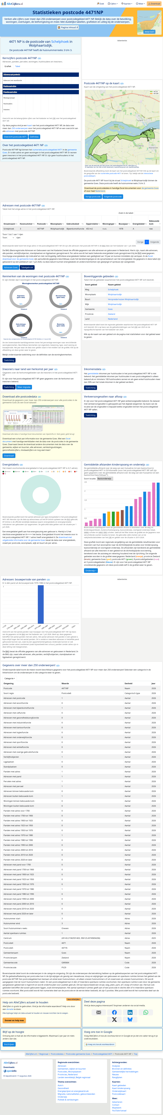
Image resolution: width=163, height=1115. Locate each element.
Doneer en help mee (14, 1020)
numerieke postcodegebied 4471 (47, 149)
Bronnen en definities (122, 1068)
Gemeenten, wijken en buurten (72, 1068)
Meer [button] (140, 3)
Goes (110, 309)
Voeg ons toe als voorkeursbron (101, 1044)
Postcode (41, 224)
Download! (9, 455)
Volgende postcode (113, 196)
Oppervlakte (92, 224)
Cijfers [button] (113, 3)
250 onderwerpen (20, 128)
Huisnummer (26, 224)
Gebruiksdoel (72, 224)
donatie (9, 1009)
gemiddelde (93, 373)
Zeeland (111, 314)
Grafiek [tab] (8, 66)
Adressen (62, 1066)
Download (155, 3)
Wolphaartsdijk (115, 294)
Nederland (100, 191)
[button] (39, 58)
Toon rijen (11, 237)
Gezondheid (63, 1088)
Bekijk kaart (149, 32)
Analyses (116, 1066)
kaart (29, 125)
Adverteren (117, 1102)
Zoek (101, 3)
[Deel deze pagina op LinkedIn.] (130, 1012)
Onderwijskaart (119, 1091)
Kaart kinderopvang (121, 1088)
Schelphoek (60, 41)
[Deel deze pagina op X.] (114, 1020)
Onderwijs (90, 570)
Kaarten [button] (127, 3)
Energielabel (139, 224)
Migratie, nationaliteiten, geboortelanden (76, 1094)
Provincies (62, 1074)
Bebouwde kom (154, 222)
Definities (34, 136)
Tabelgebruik (27, 267)
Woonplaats (56, 224)
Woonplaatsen (74, 1071)
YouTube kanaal (119, 1110)
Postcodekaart (118, 1094)
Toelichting (9, 360)
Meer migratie (24, 387)
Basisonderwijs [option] (104, 478)
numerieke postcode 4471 (110, 173)
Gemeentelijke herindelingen (125, 1071)
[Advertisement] (122, 60)
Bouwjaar (123, 224)
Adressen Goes (11, 267)
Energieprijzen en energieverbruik (73, 1091)
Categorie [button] (9, 678)
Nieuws (115, 1074)
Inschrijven (9, 1044)
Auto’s (60, 1085)
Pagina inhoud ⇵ (69, 27)
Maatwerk (116, 1107)
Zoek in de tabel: (126, 213)
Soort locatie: (90, 478)
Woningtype (108, 224)
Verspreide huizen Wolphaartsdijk (123, 299)
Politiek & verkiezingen (68, 1099)
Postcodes (62, 1071)
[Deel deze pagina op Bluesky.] (130, 1020)
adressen (10, 131)
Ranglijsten (117, 1077)
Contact (115, 1105)
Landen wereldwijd (66, 1077)
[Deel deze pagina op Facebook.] (114, 1012)
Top (135, 1054)
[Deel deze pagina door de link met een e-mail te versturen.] (99, 1012)
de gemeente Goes (150, 188)
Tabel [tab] (17, 66)
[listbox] (105, 479)
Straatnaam (9, 224)
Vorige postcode (93, 196)
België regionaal (83, 1077)
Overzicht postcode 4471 (15, 136)
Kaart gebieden (119, 1085)
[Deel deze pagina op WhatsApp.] (146, 1012)
